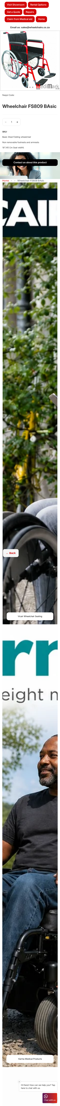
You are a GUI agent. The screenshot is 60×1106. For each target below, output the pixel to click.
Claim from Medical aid (19, 19)
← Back (11, 552)
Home (41, 19)
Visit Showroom (15, 4)
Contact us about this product (30, 162)
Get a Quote (13, 11)
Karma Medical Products (30, 1059)
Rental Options (38, 4)
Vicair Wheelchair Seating (30, 616)
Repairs (30, 11)
